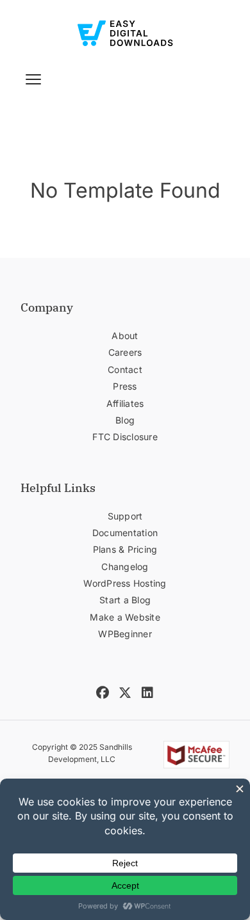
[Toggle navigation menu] (33, 79)
